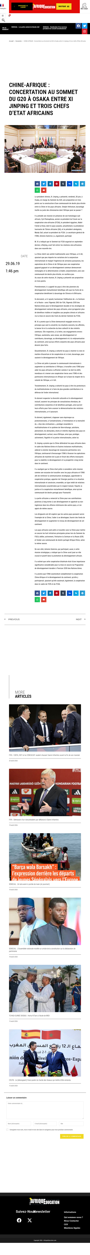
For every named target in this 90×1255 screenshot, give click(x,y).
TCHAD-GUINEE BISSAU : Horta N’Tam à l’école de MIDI (29, 1016)
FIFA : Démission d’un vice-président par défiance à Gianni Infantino (34, 820)
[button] (22, 6)
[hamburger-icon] (2, 15)
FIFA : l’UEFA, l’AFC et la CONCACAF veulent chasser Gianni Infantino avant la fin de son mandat (44, 755)
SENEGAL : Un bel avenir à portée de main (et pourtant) (29, 884)
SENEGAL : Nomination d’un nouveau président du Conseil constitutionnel (23, 28)
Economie (19, 41)
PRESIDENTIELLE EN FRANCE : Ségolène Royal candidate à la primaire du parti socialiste (56, 28)
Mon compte (84, 9)
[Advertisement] (45, 62)
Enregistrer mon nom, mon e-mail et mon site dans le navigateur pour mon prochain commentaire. (41, 1130)
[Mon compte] (84, 5)
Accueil (11, 41)
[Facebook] (78, 26)
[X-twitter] (29, 1220)
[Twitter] (84, 26)
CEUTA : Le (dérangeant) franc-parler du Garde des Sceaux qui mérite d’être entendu (40, 1080)
